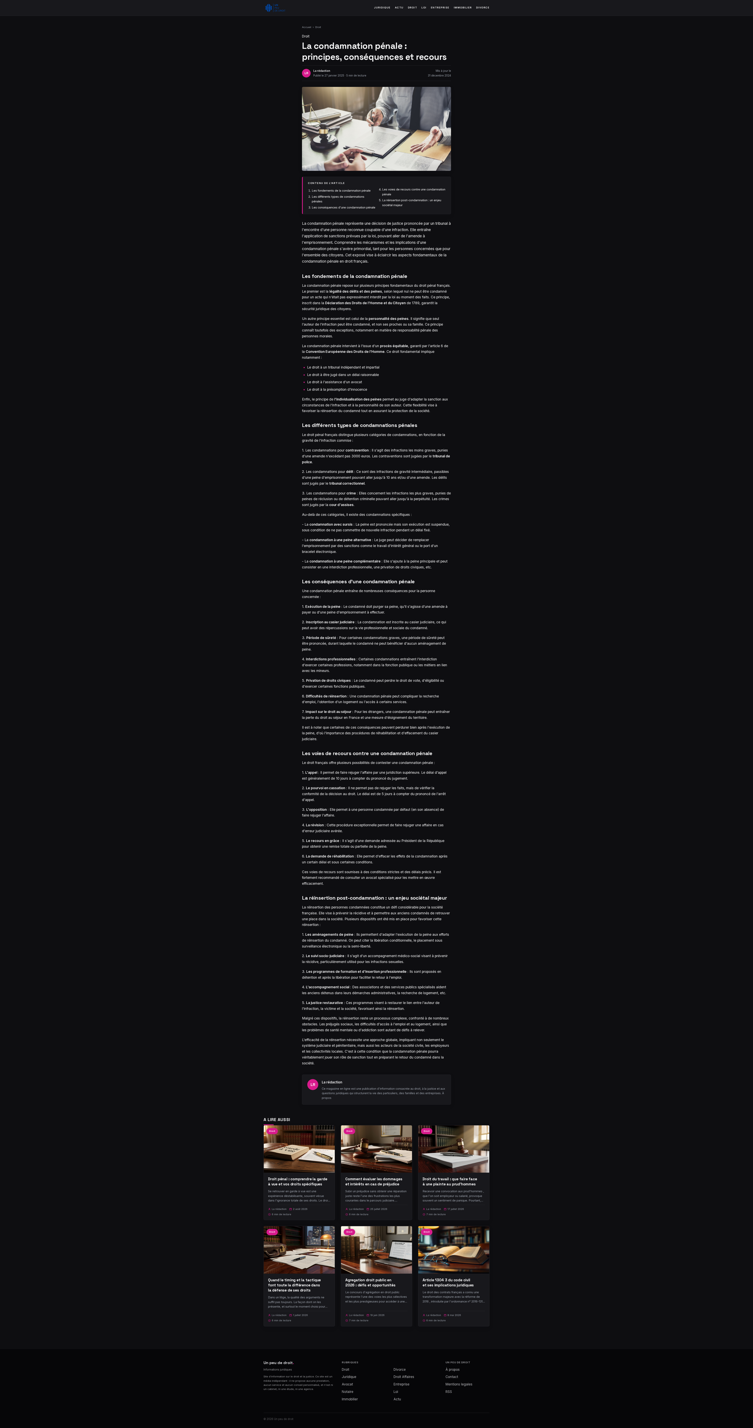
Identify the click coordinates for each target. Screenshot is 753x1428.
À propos (453, 1370)
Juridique (382, 7)
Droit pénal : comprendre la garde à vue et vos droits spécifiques (297, 1182)
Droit (412, 7)
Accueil (306, 27)
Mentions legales (459, 1384)
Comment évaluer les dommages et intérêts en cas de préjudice (373, 1182)
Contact (452, 1377)
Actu (399, 7)
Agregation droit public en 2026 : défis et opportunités (370, 1283)
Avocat (347, 1384)
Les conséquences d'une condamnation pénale (343, 207)
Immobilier (463, 7)
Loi (424, 7)
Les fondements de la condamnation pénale (341, 190)
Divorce (483, 7)
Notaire (347, 1392)
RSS (449, 1392)
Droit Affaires (404, 1377)
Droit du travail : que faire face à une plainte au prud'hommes (450, 1182)
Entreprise (440, 7)
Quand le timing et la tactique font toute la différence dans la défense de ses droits (294, 1285)
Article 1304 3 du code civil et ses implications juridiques (448, 1283)
